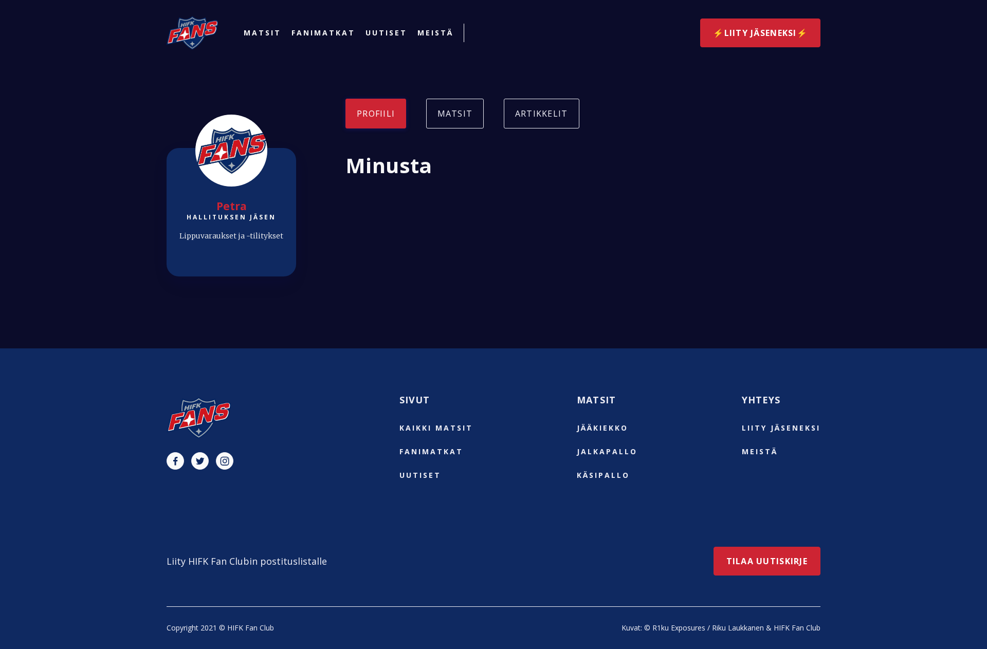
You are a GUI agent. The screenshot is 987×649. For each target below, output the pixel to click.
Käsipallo (603, 475)
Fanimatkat (323, 33)
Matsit (262, 33)
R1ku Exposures (678, 627)
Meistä (435, 33)
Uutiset (386, 33)
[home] (192, 32)
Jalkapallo (607, 451)
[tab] (375, 113)
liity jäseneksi (781, 427)
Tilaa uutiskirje (767, 561)
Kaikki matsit (436, 427)
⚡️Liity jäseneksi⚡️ (760, 33)
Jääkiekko (602, 427)
